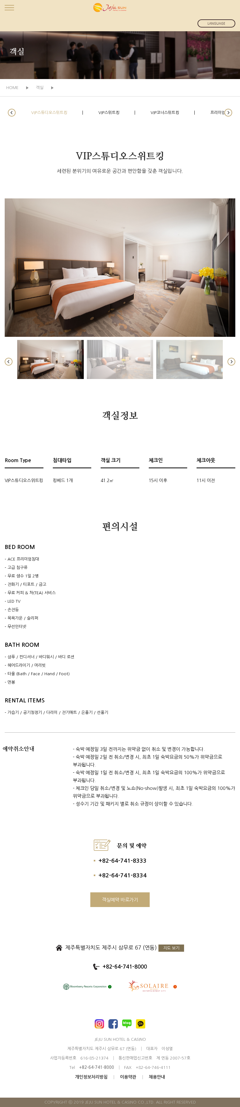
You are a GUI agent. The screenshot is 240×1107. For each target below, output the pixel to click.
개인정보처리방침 (91, 1077)
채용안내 (157, 1077)
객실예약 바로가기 (120, 899)
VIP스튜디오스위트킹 (49, 113)
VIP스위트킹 (108, 113)
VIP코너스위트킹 (165, 113)
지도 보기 (171, 948)
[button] (12, 113)
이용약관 (128, 1077)
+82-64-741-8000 (124, 967)
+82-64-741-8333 (122, 861)
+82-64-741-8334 (122, 875)
